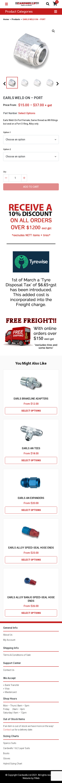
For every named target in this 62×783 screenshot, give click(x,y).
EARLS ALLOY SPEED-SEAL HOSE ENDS (31, 547)
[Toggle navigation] (6, 4)
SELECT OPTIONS (31, 410)
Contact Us (8, 670)
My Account (9, 640)
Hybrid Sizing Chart (12, 763)
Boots (6, 753)
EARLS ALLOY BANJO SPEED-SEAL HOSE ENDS (31, 599)
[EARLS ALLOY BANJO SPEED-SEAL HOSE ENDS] (31, 582)
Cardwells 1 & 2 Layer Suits (16, 748)
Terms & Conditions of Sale (17, 655)
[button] (53, 31)
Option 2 (7, 149)
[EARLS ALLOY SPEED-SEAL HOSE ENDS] (31, 532)
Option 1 (7, 132)
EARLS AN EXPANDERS (31, 498)
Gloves (6, 758)
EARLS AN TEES (31, 448)
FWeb (37, 778)
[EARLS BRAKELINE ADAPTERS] (31, 383)
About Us (7, 634)
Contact (7, 729)
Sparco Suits (9, 743)
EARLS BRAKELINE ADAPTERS (31, 398)
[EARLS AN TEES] (31, 433)
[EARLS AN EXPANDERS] (31, 483)
